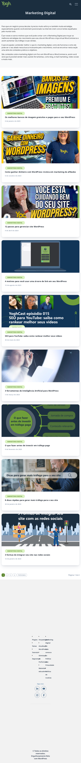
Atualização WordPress (43, 647)
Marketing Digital (49, 641)
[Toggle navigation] (70, 4)
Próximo (22, 575)
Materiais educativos (43, 669)
